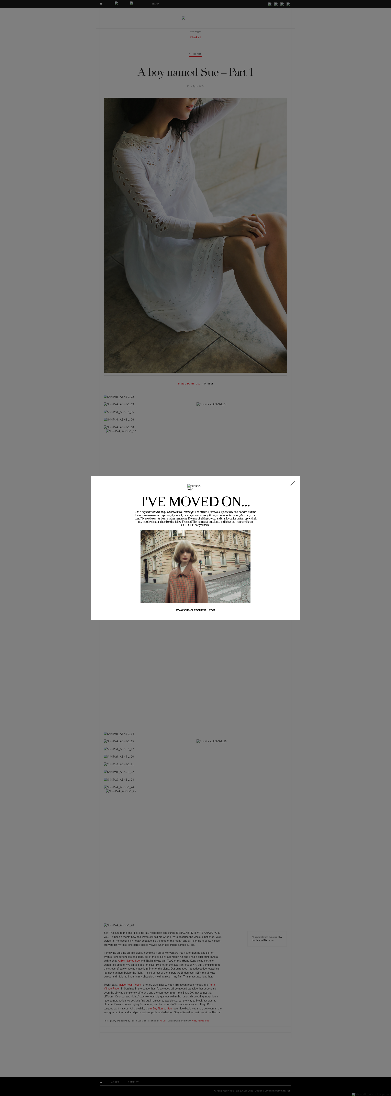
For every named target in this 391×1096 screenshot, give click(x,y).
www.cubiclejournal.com (195, 610)
